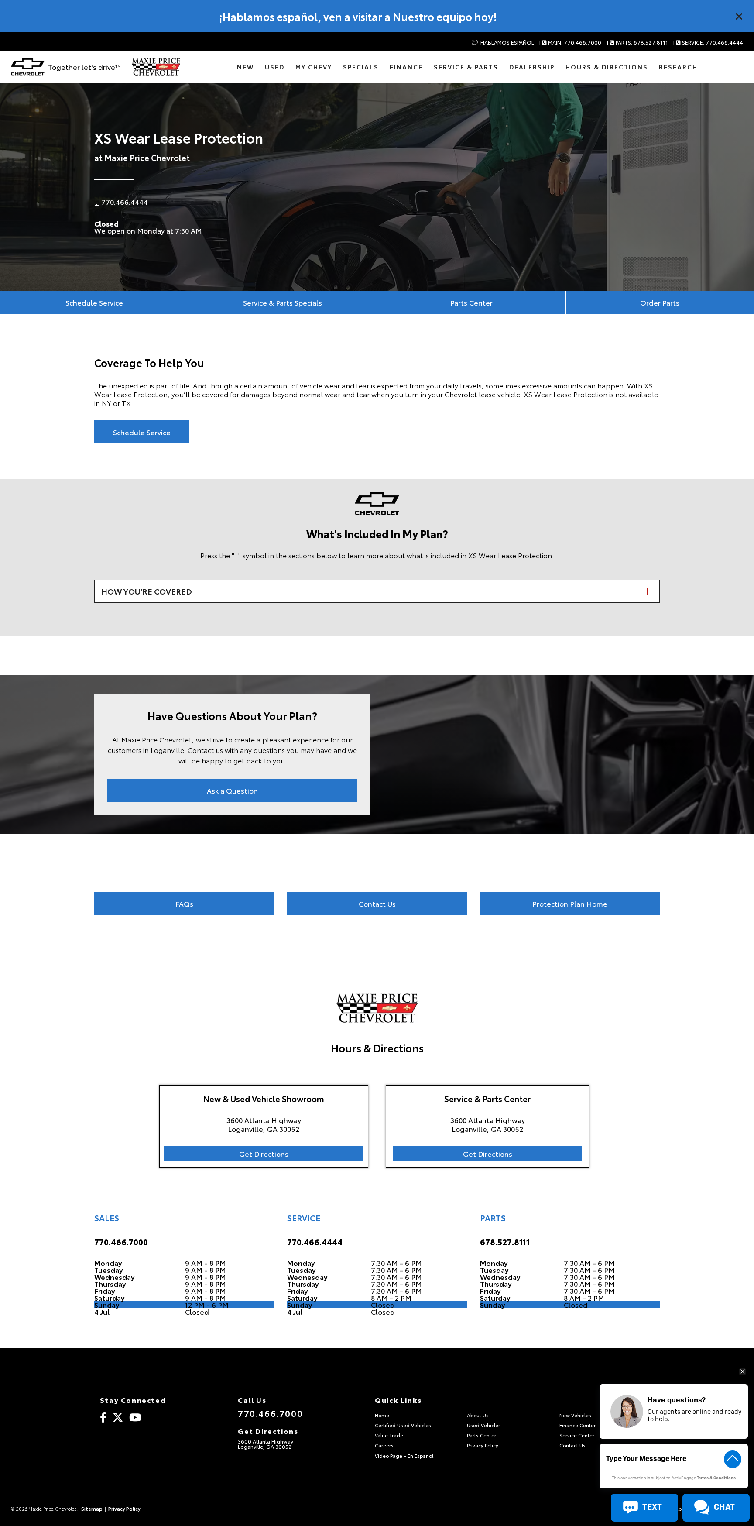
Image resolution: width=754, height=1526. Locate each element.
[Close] (739, 16)
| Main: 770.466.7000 (570, 42)
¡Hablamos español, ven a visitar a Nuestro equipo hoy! (358, 16)
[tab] (377, 591)
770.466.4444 (315, 1242)
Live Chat (43, 1496)
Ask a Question (232, 790)
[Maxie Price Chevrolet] (156, 67)
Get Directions (263, 1153)
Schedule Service (94, 302)
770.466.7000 (121, 1242)
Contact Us (377, 903)
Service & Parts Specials (282, 302)
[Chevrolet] (28, 67)
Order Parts (659, 302)
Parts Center (471, 302)
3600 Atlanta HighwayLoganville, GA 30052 (265, 1443)
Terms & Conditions (716, 1478)
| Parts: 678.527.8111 (637, 42)
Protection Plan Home (569, 903)
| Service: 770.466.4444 (708, 42)
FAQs (184, 903)
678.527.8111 (505, 1242)
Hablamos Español (506, 42)
